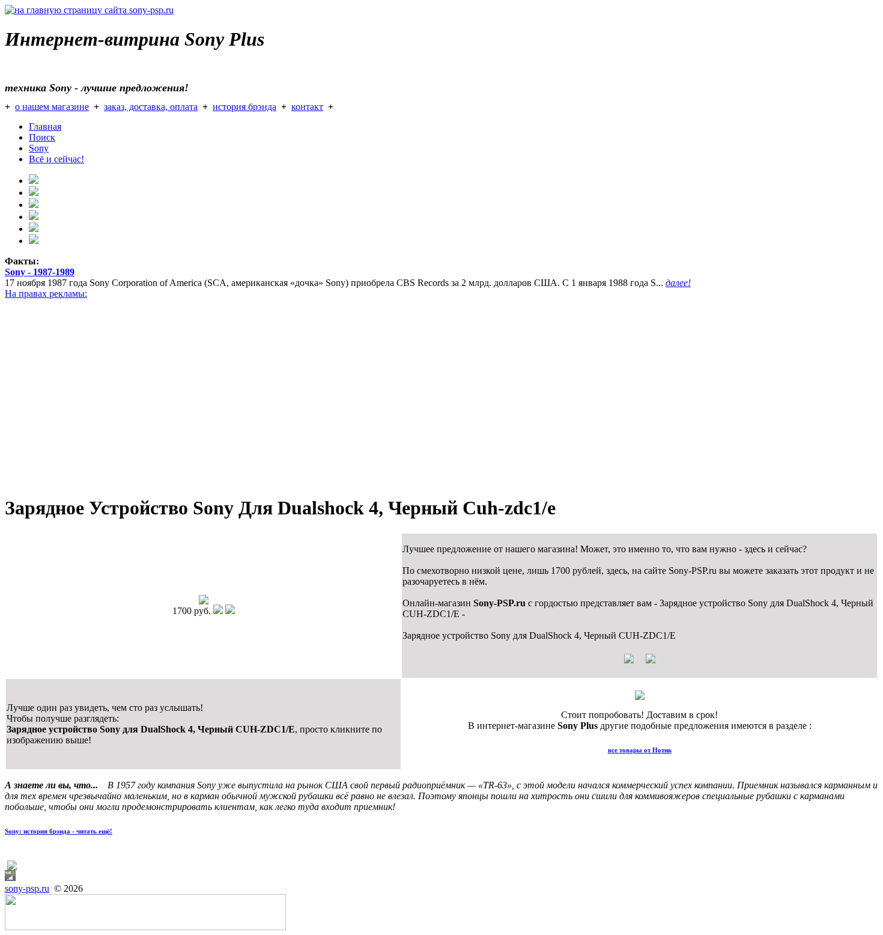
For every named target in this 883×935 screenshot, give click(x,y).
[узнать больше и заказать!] (639, 663)
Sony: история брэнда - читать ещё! (58, 831)
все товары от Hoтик (640, 750)
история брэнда (244, 107)
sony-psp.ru (27, 888)
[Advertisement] (365, 400)
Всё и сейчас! (56, 159)
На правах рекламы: (46, 293)
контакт (307, 107)
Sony (39, 148)
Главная (45, 126)
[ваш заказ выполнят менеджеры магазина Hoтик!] (640, 697)
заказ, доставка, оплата (151, 107)
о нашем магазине (52, 107)
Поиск (42, 137)
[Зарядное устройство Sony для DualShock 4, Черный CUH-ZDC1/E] (203, 601)
